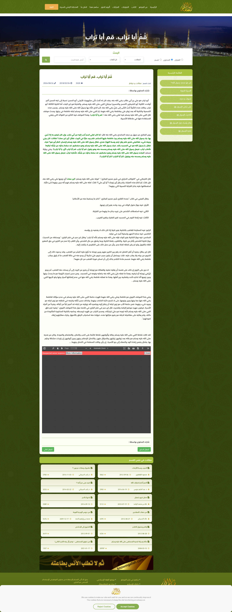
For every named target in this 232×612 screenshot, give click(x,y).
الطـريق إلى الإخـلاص (82, 526)
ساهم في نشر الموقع (130, 579)
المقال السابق (144, 449)
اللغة (52, 6)
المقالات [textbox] (137, 59)
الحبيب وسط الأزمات (139, 467)
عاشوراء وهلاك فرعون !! (81, 467)
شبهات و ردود (185, 98)
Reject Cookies (104, 606)
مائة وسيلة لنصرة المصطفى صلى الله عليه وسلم (129, 541)
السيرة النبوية (185, 90)
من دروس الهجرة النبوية (81, 512)
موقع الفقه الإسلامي (106, 579)
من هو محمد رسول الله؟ (181, 82)
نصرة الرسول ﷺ (184, 130)
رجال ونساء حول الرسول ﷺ (180, 122)
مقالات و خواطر (135, 83)
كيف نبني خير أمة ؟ (83, 482)
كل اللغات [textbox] (113, 59)
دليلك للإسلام (133, 583)
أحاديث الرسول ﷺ (184, 114)
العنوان (177, 59)
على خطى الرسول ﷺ (182, 106)
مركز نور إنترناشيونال (107, 583)
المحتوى (166, 59)
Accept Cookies (128, 606)
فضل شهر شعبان (141, 497)
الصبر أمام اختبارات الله (139, 482)
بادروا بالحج (86, 497)
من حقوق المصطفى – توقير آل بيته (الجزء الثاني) (72, 541)
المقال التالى (48, 449)
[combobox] (133, 60)
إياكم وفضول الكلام (140, 526)
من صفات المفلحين (140, 512)
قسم (157, 59)
